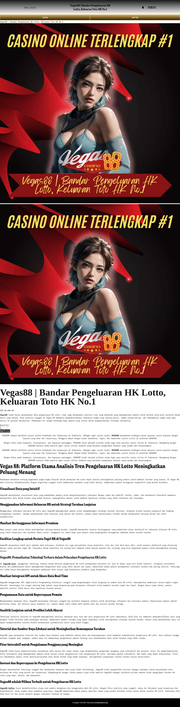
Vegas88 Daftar (7, 688)
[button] (5, 431)
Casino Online (152, 7)
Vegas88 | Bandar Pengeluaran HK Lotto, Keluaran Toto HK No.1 (90, 7)
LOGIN (45, 17)
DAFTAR (135, 17)
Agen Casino (30, 7)
